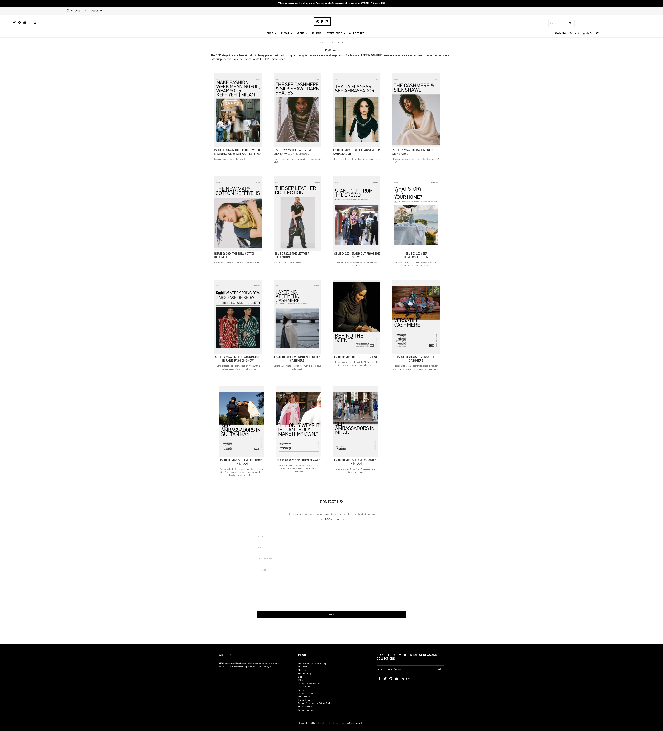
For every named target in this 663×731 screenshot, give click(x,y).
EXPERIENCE (334, 33)
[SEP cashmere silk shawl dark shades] (297, 146)
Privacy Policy (304, 700)
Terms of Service (305, 710)
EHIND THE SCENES (356, 357)
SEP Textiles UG (323, 723)
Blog (300, 676)
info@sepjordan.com (334, 519)
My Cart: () (592, 33)
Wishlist (561, 33)
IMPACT (284, 33)
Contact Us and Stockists (309, 683)
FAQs (300, 680)
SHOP (270, 33)
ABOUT (300, 33)
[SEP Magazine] (356, 250)
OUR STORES (356, 33)
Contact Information (307, 693)
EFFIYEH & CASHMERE (297, 358)
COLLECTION (416, 255)
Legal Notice (304, 696)
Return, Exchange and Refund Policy (315, 703)
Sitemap (302, 690)
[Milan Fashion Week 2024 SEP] (238, 146)
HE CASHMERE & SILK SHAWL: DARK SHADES (294, 151)
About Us (302, 670)
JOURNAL (317, 33)
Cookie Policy (304, 686)
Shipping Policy (305, 706)
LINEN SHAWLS (298, 460)
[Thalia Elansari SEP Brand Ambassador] (356, 146)
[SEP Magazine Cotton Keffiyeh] (238, 250)
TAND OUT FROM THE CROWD (356, 255)
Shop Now (302, 666)
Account (574, 33)
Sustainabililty (304, 673)
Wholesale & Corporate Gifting (312, 663)
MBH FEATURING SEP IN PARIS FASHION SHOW (237, 358)
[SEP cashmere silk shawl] (416, 146)
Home (322, 43)
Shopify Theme (339, 723)
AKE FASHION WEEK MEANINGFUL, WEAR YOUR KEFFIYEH (238, 151)
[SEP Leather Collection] (297, 250)
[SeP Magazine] (297, 353)
